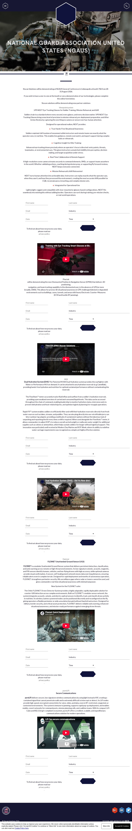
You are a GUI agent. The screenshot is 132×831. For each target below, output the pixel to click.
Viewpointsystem (66, 107)
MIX (66, 379)
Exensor (66, 559)
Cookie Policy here (22, 828)
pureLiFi (66, 690)
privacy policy (44, 234)
